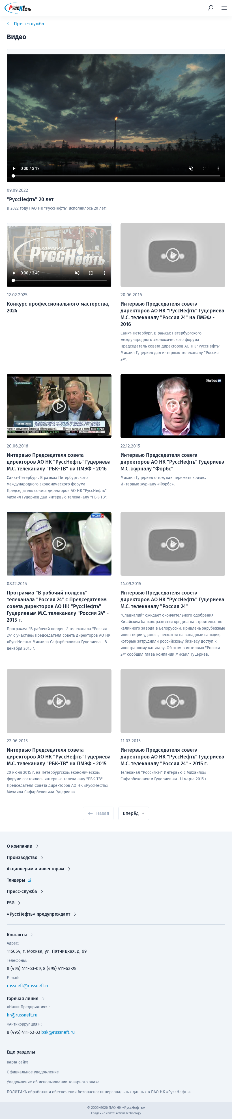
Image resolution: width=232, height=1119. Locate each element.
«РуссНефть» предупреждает (38, 914)
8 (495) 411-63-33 (23, 1032)
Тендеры (16, 880)
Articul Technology (128, 1113)
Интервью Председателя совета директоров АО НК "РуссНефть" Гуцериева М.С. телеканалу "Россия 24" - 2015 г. (172, 757)
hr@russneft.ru (22, 1015)
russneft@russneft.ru (28, 985)
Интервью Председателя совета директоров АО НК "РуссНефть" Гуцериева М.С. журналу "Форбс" (172, 462)
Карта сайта (18, 1062)
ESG (10, 902)
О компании (20, 846)
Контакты (17, 934)
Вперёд (131, 813)
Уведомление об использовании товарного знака (53, 1082)
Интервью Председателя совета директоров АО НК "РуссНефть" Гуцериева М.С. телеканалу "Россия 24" (172, 599)
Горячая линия (22, 998)
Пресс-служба (22, 891)
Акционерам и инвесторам (35, 868)
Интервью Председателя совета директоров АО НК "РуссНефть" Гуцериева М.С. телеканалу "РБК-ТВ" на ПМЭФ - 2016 (59, 462)
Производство (22, 857)
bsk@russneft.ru (58, 1032)
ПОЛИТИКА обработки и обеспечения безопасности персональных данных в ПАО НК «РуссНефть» (99, 1092)
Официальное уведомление (33, 1072)
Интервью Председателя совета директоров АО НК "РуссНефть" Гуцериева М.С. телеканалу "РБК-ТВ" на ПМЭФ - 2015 (59, 757)
